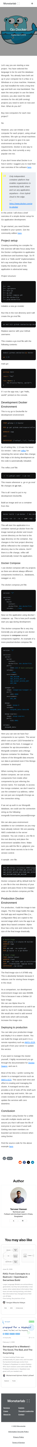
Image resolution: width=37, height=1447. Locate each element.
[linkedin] (32, 1162)
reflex (23, 451)
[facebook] (24, 1162)
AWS (11, 1308)
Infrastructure (19, 1308)
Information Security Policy (18, 1432)
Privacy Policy (18, 1437)
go (4, 1158)
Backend (6, 1381)
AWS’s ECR (30, 1042)
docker (9, 1158)
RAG (5, 1308)
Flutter (14, 1381)
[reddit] (20, 1162)
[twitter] (28, 1162)
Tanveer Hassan (18, 1209)
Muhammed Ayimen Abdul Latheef (20, 1375)
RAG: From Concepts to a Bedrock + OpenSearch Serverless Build (16, 1277)
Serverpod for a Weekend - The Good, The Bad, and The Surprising (17, 1349)
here (29, 167)
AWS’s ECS (6, 1080)
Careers (21, 1408)
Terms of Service (18, 1442)
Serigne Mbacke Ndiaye (15, 1302)
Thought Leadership (26, 1411)
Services (6, 1408)
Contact (21, 1414)
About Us (6, 1414)
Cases (5, 1411)
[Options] (32, 3)
